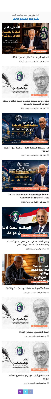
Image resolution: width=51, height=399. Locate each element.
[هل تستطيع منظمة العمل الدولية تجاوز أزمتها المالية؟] (25, 129)
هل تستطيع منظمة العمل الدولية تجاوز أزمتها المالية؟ (26, 149)
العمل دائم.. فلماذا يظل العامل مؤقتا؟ (30, 57)
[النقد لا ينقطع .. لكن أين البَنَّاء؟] (25, 313)
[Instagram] (20, 391)
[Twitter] (25, 391)
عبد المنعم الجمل (41, 249)
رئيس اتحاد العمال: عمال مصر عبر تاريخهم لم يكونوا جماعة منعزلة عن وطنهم (28, 242)
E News (43, 188)
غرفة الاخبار (26, 235)
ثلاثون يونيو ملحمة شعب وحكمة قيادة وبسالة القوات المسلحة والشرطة (26, 102)
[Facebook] (30, 391)
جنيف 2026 (25, 142)
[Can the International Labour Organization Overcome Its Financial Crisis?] (25, 176)
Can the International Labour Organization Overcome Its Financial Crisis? (28, 196)
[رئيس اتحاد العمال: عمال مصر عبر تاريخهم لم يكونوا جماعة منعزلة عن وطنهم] (25, 223)
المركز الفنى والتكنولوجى (38, 61)
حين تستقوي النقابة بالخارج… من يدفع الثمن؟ (27, 288)
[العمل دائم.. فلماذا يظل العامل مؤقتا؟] (25, 38)
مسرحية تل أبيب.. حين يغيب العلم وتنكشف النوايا (28, 377)
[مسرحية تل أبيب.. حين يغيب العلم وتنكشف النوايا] (25, 357)
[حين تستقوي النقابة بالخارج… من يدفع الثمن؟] (25, 269)
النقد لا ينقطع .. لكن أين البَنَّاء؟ (34, 332)
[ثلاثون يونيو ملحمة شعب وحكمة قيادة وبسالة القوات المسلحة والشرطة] (25, 82)
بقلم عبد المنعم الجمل (39, 51)
